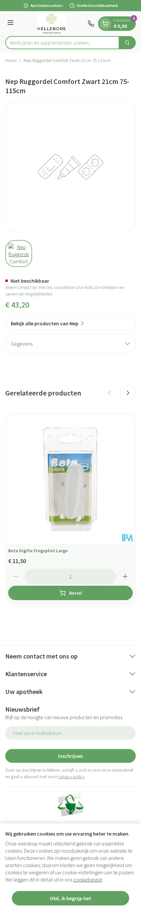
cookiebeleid (87, 879)
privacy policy (71, 777)
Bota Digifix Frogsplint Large (38, 551)
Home (11, 60)
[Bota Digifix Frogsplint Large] (70, 479)
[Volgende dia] (128, 393)
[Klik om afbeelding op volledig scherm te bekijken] (70, 167)
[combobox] (62, 42)
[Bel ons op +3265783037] (91, 23)
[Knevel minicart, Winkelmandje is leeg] (105, 24)
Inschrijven (70, 756)
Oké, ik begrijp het (70, 898)
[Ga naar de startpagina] (51, 23)
